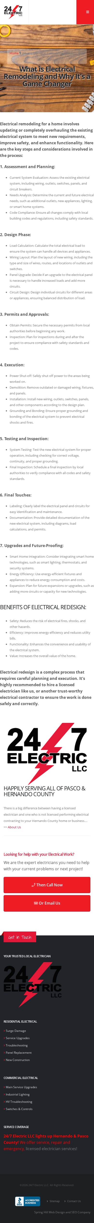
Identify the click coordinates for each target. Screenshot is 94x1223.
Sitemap (54, 1201)
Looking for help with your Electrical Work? (39, 854)
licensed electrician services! (51, 1148)
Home (14, 53)
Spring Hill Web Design (49, 1212)
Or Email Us (49, 903)
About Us (14, 827)
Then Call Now (49, 885)
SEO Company (80, 1212)
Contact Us (74, 1201)
